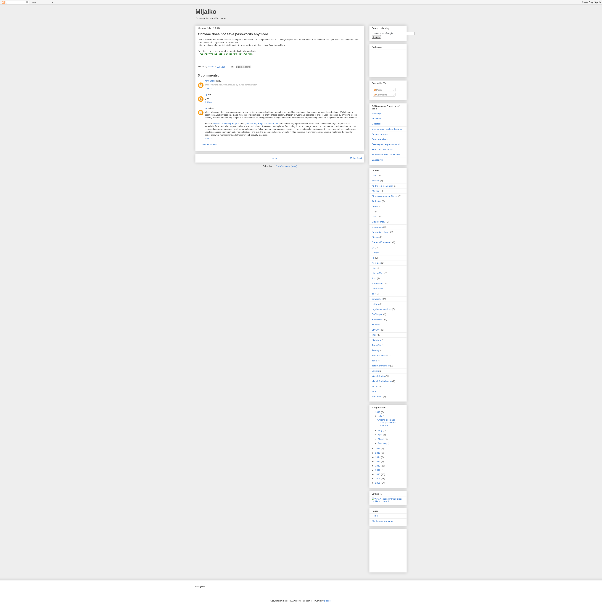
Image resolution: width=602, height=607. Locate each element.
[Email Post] (232, 66)
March (381, 439)
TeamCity (376, 345)
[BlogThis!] (240, 66)
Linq (374, 268)
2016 (378, 448)
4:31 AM (208, 102)
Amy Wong (210, 81)
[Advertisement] (391, 550)
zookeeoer (377, 396)
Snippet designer (380, 134)
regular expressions (381, 309)
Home (274, 158)
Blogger (327, 601)
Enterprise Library (381, 232)
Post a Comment (209, 144)
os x (374, 293)
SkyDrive (376, 330)
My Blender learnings (382, 521)
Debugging (377, 227)
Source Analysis (380, 139)
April (380, 434)
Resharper (377, 113)
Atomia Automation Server (385, 196)
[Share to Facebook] (246, 66)
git (373, 247)
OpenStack (377, 288)
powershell (377, 299)
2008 (378, 483)
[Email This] (237, 66)
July (380, 416)
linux (374, 278)
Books (375, 206)
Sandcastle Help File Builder (386, 154)
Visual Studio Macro (382, 381)
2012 (378, 465)
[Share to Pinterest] (249, 66)
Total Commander (381, 365)
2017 (378, 412)
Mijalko (205, 11)
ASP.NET (376, 191)
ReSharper (377, 314)
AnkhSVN (376, 118)
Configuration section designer (387, 129)
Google (375, 252)
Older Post (356, 158)
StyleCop (376, 340)
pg (206, 94)
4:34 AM (208, 139)
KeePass (376, 263)
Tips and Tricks (379, 355)
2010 (378, 474)
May (380, 430)
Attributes (376, 201)
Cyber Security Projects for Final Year (261, 123)
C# (373, 211)
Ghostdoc (376, 123)
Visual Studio (378, 376)
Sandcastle (377, 160)
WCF (374, 386)
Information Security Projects (226, 123)
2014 (378, 457)
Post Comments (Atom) (286, 166)
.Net (374, 175)
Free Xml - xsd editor (382, 149)
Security (376, 324)
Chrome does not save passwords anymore (386, 422)
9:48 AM (208, 88)
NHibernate (377, 283)
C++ (374, 216)
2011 (378, 470)
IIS (373, 258)
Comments (381, 94)
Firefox (375, 237)
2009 (378, 478)
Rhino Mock (378, 319)
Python (375, 304)
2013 (378, 461)
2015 (378, 453)
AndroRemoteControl (382, 186)
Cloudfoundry (378, 221)
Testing (375, 350)
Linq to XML (378, 273)
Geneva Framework (382, 242)
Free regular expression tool (386, 144)
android (375, 180)
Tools (374, 360)
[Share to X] (243, 66)
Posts (379, 90)
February (383, 443)
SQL (374, 335)
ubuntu (375, 371)
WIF (374, 391)
